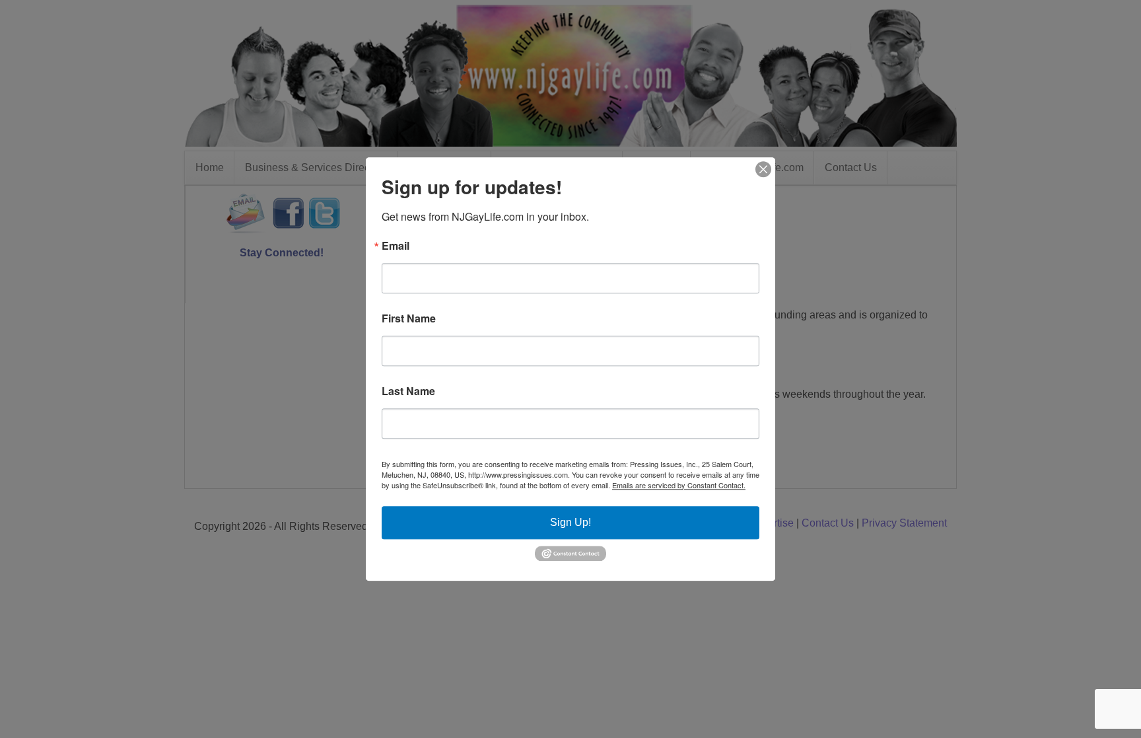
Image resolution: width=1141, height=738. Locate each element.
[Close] (763, 169)
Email (395, 245)
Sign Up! (570, 522)
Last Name (408, 391)
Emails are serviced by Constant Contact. (678, 485)
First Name (409, 318)
